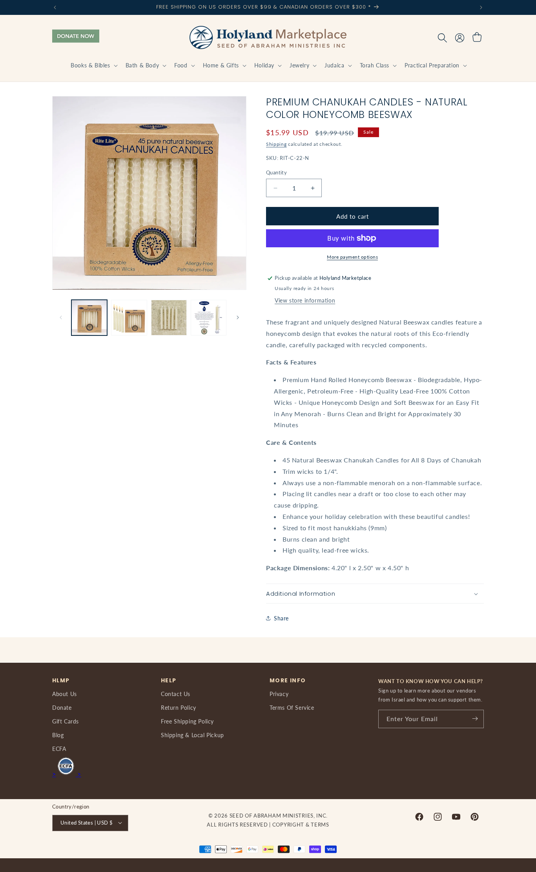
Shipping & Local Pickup (192, 734)
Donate (62, 707)
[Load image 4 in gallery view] (208, 317)
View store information (305, 300)
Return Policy (178, 707)
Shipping (276, 144)
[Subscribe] (474, 718)
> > (66, 773)
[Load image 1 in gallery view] (89, 317)
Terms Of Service (292, 707)
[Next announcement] (481, 7)
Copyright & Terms (300, 824)
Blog (58, 734)
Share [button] (281, 618)
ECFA (59, 748)
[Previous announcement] (55, 7)
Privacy (279, 693)
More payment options (352, 257)
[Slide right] (237, 317)
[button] (93, 65)
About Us (64, 693)
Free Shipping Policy (187, 721)
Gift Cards (65, 721)
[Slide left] (60, 317)
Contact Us (175, 693)
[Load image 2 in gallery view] (129, 317)
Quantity (276, 172)
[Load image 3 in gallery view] (169, 317)
